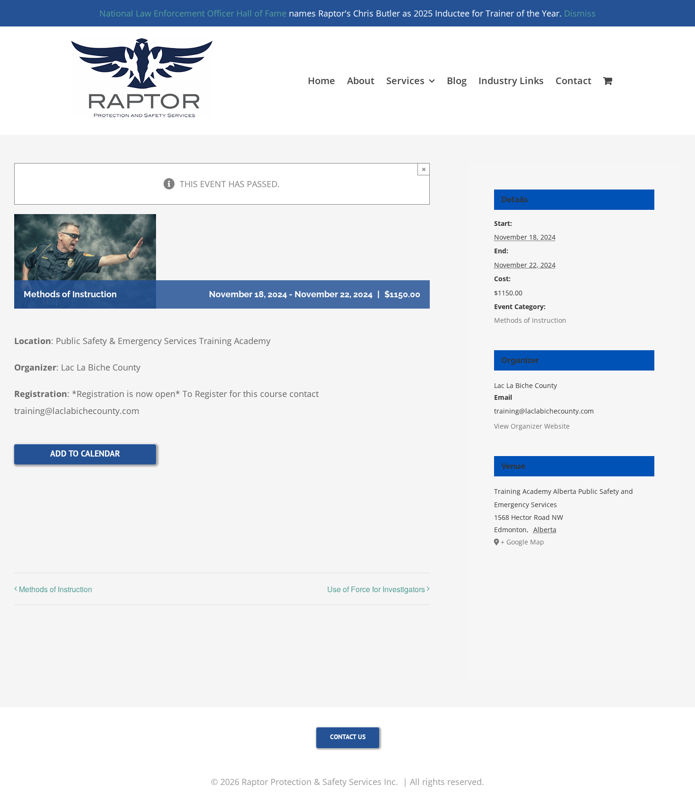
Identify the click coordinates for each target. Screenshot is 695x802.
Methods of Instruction (55, 589)
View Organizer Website (532, 426)
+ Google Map (522, 541)
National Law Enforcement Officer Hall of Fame (193, 13)
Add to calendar (85, 453)
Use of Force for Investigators (376, 589)
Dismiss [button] (580, 13)
